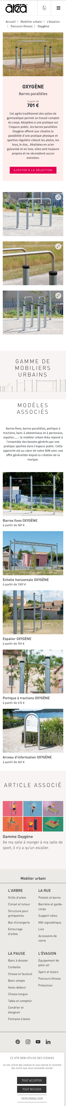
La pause (16, 953)
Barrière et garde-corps (50, 906)
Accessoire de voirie (47, 938)
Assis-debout (17, 987)
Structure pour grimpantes (18, 913)
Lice (41, 929)
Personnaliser (32, 1098)
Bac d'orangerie (19, 922)
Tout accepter (32, 1080)
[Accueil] (16, 9)
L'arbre (15, 890)
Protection (45, 985)
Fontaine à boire (19, 1019)
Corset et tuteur (19, 904)
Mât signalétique (49, 922)
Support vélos (47, 915)
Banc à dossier (18, 960)
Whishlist (44, 7)
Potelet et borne (49, 897)
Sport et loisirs (48, 972)
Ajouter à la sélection (33, 170)
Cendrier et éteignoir (16, 1010)
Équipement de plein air (48, 963)
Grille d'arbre (17, 897)
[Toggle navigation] (58, 7)
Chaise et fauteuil (20, 974)
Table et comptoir (20, 1001)
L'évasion (47, 953)
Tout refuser (32, 1089)
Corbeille (14, 967)
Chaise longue (18, 994)
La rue (44, 890)
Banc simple (16, 980)
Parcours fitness (49, 978)
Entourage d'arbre (15, 931)
